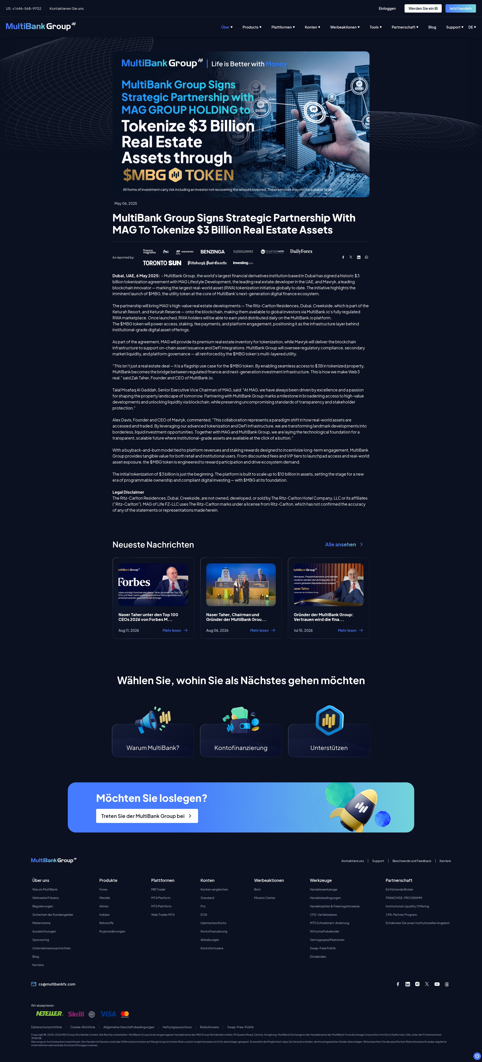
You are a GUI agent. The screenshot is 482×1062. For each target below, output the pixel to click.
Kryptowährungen (112, 931)
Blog (35, 956)
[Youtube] (437, 984)
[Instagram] (417, 984)
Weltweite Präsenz (45, 898)
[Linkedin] (408, 984)
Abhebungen (210, 940)
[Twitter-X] (427, 984)
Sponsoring (40, 940)
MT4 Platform (160, 898)
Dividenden (318, 956)
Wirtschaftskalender (324, 931)
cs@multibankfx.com (57, 984)
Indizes (104, 914)
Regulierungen (42, 906)
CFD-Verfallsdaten (323, 914)
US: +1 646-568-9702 (23, 8)
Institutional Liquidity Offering (407, 906)
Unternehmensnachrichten (51, 948)
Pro (203, 906)
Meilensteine (41, 923)
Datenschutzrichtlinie (46, 1027)
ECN (204, 914)
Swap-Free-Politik (240, 1027)
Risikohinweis (209, 1027)
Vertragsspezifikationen (327, 940)
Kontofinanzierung (214, 931)
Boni (257, 889)
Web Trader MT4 (162, 914)
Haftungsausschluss (177, 1027)
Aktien (104, 906)
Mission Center (264, 898)
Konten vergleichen (214, 889)
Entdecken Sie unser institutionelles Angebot (418, 923)
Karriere (445, 861)
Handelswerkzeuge (323, 889)
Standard (207, 898)
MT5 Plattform (161, 906)
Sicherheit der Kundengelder (52, 914)
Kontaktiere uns (353, 861)
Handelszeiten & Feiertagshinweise (335, 906)
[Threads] (447, 984)
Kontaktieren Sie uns (67, 8)
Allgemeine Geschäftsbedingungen (128, 1027)
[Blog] (437, 27)
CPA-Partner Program (401, 914)
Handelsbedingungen (325, 898)
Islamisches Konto (213, 923)
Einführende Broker (399, 889)
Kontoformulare (212, 948)
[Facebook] (398, 984)
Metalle (104, 898)
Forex (103, 889)
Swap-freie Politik (323, 948)
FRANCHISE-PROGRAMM (404, 898)
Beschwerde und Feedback (412, 861)
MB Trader (158, 889)
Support (378, 861)
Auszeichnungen (44, 931)
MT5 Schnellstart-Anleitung (329, 923)
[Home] (41, 27)
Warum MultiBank (44, 889)
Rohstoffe (106, 923)
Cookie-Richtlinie (82, 1027)
